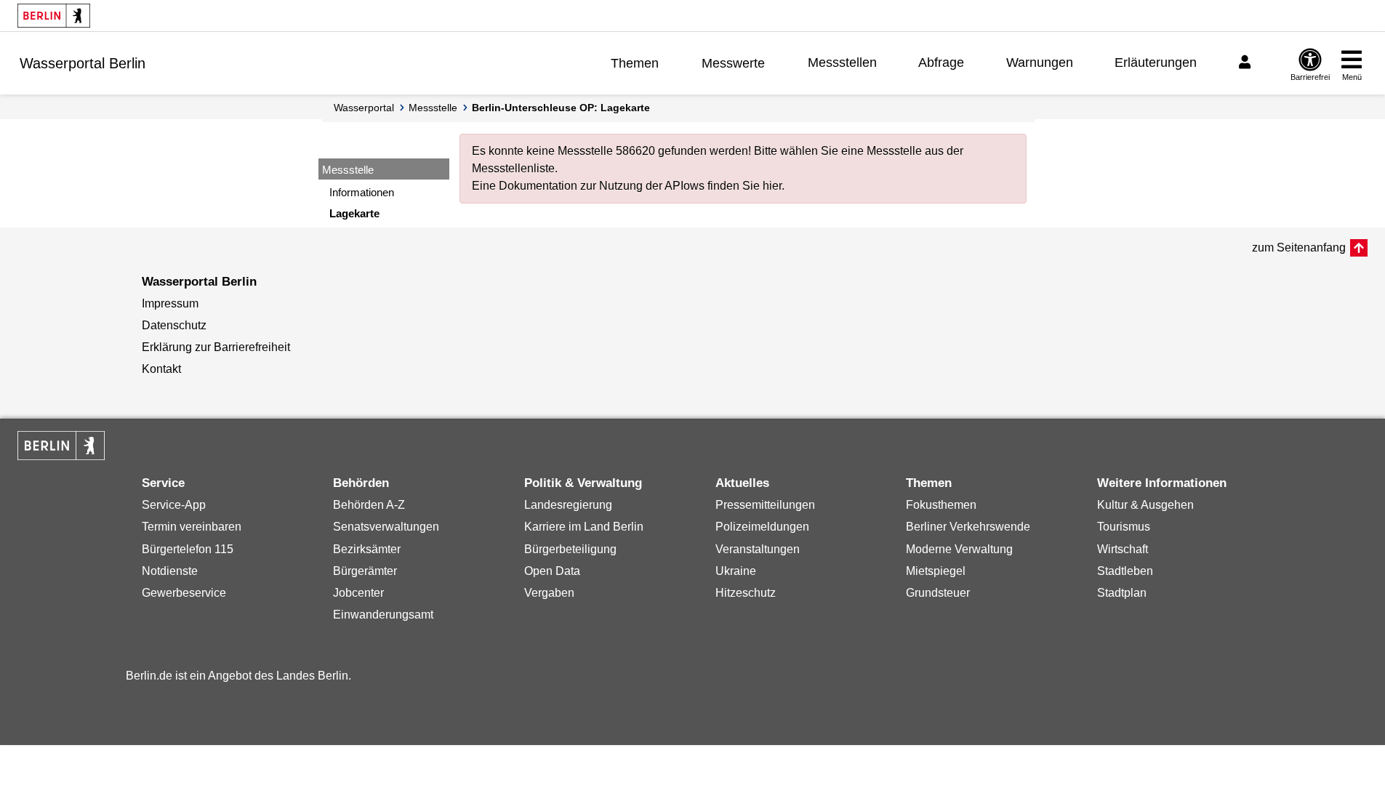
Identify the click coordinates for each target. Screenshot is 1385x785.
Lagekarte (354, 213)
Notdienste (170, 571)
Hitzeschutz (745, 593)
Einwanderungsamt (383, 614)
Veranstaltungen (757, 549)
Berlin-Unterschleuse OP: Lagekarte (561, 107)
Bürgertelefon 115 (187, 549)
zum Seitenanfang (1299, 247)
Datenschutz (174, 325)
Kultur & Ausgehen (1145, 505)
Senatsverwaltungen (386, 526)
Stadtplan (1122, 593)
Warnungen (1039, 62)
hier (772, 186)
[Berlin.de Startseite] (53, 16)
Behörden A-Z (369, 505)
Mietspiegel (936, 571)
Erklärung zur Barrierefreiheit (216, 347)
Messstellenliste (513, 168)
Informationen (361, 192)
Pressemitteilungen (765, 505)
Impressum (170, 303)
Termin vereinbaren (191, 526)
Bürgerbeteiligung (570, 549)
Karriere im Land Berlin (583, 526)
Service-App (174, 505)
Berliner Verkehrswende (968, 526)
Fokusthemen (941, 505)
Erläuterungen (1156, 62)
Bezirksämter (367, 549)
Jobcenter (358, 593)
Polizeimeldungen (762, 526)
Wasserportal (364, 107)
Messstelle (433, 107)
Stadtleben (1125, 571)
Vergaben (549, 593)
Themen (635, 63)
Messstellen (842, 62)
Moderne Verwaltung (959, 549)
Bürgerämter (365, 571)
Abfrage (941, 62)
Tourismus (1123, 526)
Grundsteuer (938, 593)
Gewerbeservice (184, 593)
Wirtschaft (1122, 549)
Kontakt (161, 369)
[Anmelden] (1247, 62)
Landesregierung (568, 505)
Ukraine (735, 571)
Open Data (552, 571)
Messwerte (733, 63)
